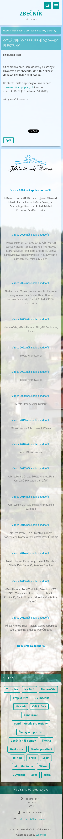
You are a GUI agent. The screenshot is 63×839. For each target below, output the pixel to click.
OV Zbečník (41, 698)
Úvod (6, 30)
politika (17, 758)
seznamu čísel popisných (18, 87)
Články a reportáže (31, 732)
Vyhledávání (47, 5)
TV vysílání (18, 775)
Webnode (41, 834)
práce (32, 758)
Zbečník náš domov (23, 740)
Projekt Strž (20, 698)
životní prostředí (41, 749)
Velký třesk (39, 706)
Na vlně (21, 706)
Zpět (8, 140)
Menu (56, 5)
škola (47, 775)
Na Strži (29, 689)
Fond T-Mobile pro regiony (31, 723)
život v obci (17, 749)
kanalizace (31, 715)
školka (46, 740)
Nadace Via (48, 689)
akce (34, 775)
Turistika (12, 689)
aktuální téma (23, 766)
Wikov (43, 766)
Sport (45, 758)
